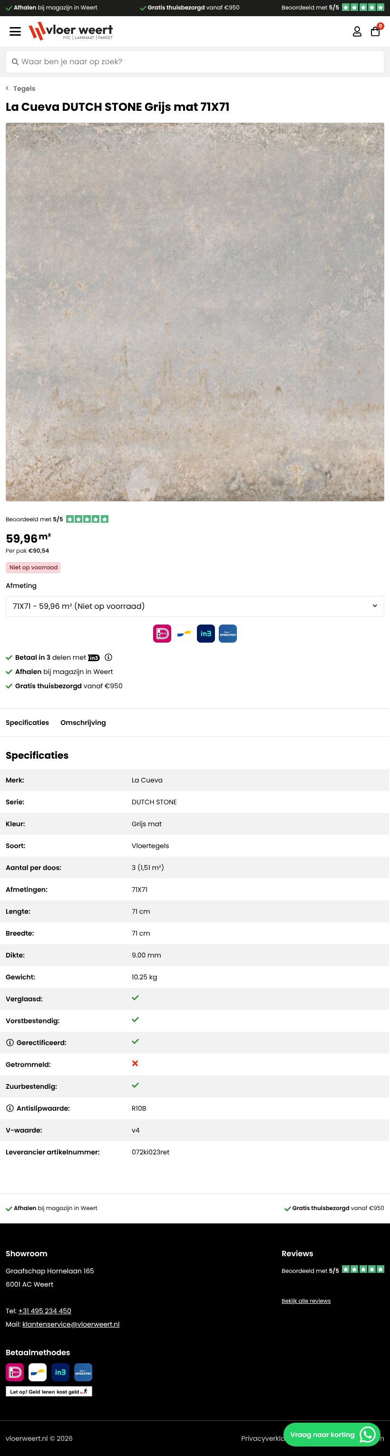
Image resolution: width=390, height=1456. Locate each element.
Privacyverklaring (269, 1438)
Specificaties (27, 722)
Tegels (24, 88)
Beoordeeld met (310, 8)
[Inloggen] (357, 31)
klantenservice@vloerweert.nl (70, 1324)
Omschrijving (83, 722)
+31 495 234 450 (44, 1311)
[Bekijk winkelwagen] (375, 31)
